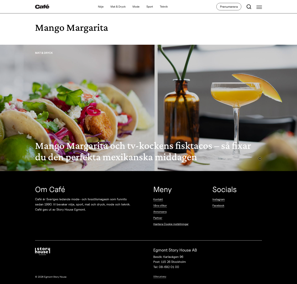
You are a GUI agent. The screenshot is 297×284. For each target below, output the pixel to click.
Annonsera (160, 211)
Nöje (101, 6)
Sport (149, 6)
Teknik (164, 6)
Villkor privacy (159, 276)
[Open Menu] (259, 7)
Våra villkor (160, 205)
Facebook (218, 205)
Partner (157, 218)
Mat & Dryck (118, 6)
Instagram (218, 199)
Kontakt (158, 199)
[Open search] (249, 6)
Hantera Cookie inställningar (171, 224)
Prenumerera (229, 6)
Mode (136, 6)
